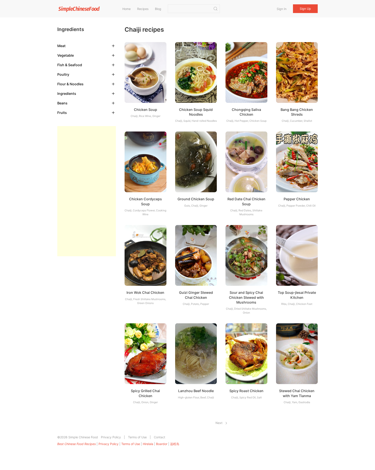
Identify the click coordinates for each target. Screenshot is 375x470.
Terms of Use (137, 437)
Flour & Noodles (70, 84)
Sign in (281, 9)
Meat (61, 46)
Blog (158, 9)
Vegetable (65, 55)
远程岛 (174, 444)
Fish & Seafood (69, 65)
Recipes (142, 9)
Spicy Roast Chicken (246, 391)
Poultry (63, 74)
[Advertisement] (86, 191)
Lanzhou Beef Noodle (196, 391)
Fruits (62, 112)
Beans (62, 103)
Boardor (161, 444)
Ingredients (66, 93)
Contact (159, 437)
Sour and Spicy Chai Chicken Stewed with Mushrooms (246, 297)
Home (126, 9)
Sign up (305, 8)
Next (219, 423)
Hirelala (148, 444)
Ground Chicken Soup (196, 199)
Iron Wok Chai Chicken (145, 292)
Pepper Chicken (297, 199)
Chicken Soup (145, 109)
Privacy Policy (111, 437)
